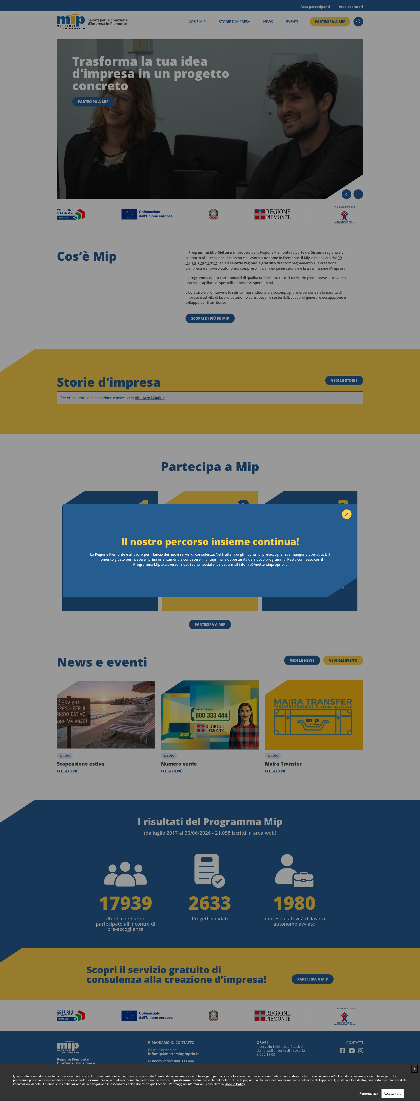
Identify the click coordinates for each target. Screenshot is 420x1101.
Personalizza (368, 1093)
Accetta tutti (392, 1093)
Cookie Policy (235, 1084)
